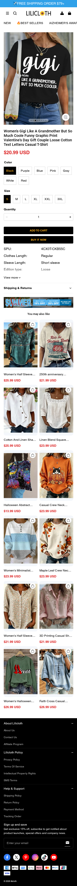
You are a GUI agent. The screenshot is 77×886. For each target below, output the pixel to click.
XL (35, 199)
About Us (9, 730)
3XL (60, 199)
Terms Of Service (14, 766)
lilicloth (14, 881)
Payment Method (14, 809)
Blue (40, 170)
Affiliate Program (13, 744)
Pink (53, 170)
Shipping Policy (12, 795)
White (10, 180)
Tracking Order (12, 816)
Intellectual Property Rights (20, 773)
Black (10, 170)
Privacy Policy (12, 759)
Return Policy (11, 802)
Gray (66, 170)
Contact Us (10, 737)
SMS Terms (10, 780)
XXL (47, 199)
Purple (25, 170)
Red (24, 180)
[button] (7, 13)
